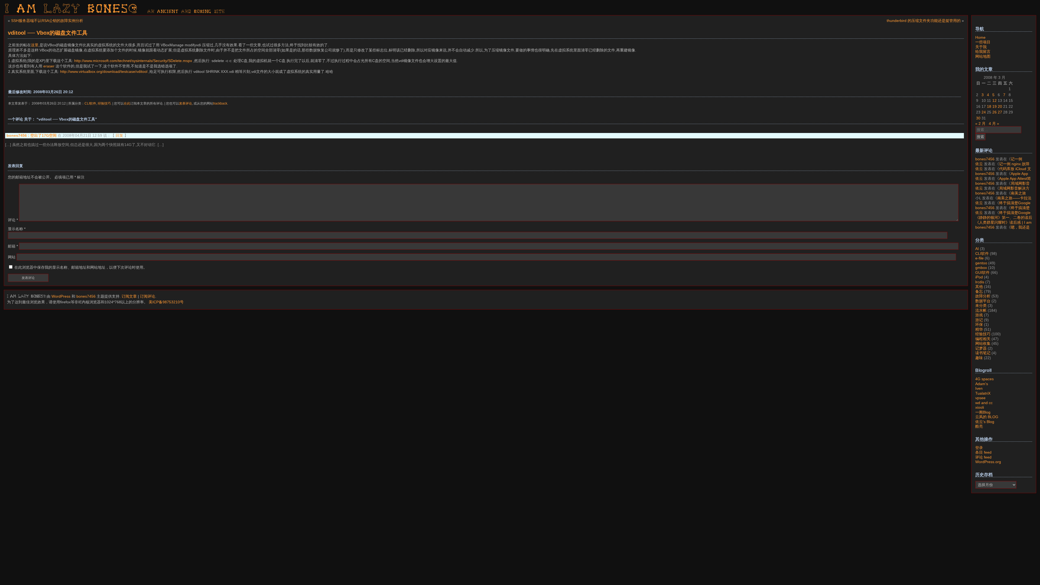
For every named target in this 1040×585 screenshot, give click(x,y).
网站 (11, 257)
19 (994, 106)
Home (980, 37)
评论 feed (983, 457)
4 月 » (994, 123)
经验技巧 (104, 103)
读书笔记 (982, 353)
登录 (979, 448)
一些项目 (982, 42)
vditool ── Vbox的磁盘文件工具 (47, 33)
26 (994, 112)
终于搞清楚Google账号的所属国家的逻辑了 (1003, 205)
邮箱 (13, 246)
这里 (34, 45)
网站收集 (982, 343)
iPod (979, 277)
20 (1000, 106)
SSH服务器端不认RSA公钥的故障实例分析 (47, 20)
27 (1000, 112)
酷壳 (979, 426)
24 (983, 112)
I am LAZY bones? (71, 9)
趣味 (979, 358)
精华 (979, 329)
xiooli (979, 407)
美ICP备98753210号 (166, 302)
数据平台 (982, 301)
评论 (13, 220)
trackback (220, 103)
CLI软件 (90, 103)
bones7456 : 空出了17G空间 (31, 135)
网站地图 (982, 56)
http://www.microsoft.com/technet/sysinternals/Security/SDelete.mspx (133, 60)
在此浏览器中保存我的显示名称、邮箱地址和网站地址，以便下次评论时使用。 (80, 267)
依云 (979, 164)
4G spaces (984, 379)
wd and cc (984, 403)
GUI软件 (982, 272)
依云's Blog (984, 422)
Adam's (981, 384)
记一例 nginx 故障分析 (998, 161)
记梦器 (981, 348)
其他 (979, 286)
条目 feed (983, 452)
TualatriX (982, 393)
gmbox (981, 267)
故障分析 (982, 296)
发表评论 (185, 103)
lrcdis (979, 282)
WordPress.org (988, 462)
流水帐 (981, 310)
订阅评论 (147, 296)
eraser (48, 66)
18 (989, 106)
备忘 (979, 291)
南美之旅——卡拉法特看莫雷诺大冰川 (1000, 195)
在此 (127, 103)
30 (978, 118)
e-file (979, 258)
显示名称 (16, 229)
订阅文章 (129, 296)
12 (994, 100)
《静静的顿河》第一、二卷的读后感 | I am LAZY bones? (1003, 220)
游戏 (979, 315)
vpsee (980, 398)
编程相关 (982, 339)
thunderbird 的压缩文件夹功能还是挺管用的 (924, 20)
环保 (979, 324)
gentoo (981, 263)
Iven (979, 388)
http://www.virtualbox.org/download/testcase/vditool (103, 71)
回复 (119, 135)
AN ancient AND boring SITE (186, 11)
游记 (979, 320)
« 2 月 (980, 123)
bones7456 (86, 296)
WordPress (60, 296)
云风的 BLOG (986, 417)
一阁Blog (982, 412)
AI (977, 248)
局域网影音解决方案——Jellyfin (1002, 185)
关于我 (981, 47)
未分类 (981, 305)
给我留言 (982, 51)
